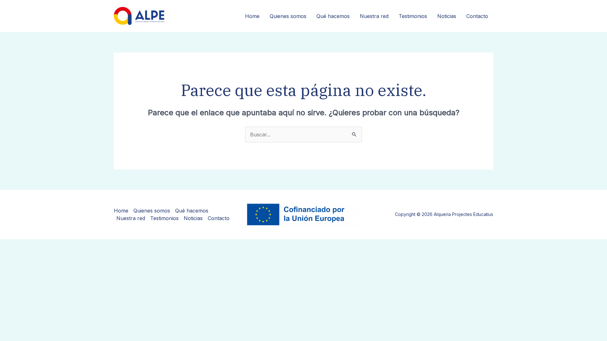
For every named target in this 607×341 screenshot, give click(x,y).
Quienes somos (288, 16)
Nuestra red (374, 16)
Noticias (446, 16)
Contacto (477, 16)
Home (252, 16)
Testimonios (413, 16)
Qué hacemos (333, 16)
